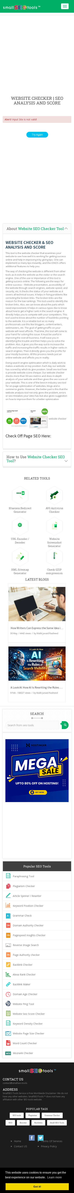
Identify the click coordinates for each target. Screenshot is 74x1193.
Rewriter (23, 1123)
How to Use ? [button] (35, 459)
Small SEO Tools (57, 1123)
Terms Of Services (51, 1141)
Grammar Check (22, 915)
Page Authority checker (26, 955)
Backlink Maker (21, 984)
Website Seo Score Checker (29, 1013)
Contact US (20, 1146)
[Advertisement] (37, 56)
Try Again (37, 134)
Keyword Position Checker (28, 905)
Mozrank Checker (23, 1053)
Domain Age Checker (25, 994)
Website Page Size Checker (28, 1033)
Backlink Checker (22, 964)
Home (17, 1141)
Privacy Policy (49, 1146)
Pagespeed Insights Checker (29, 935)
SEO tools (17, 1115)
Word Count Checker (25, 1043)
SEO (10, 1123)
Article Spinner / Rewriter (27, 896)
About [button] (35, 228)
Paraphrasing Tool (23, 876)
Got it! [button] (37, 1186)
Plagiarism (32, 1115)
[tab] (37, 228)
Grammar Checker (52, 1115)
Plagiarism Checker (24, 886)
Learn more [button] (54, 1177)
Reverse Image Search (26, 945)
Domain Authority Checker (28, 925)
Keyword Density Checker (28, 1023)
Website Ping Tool (23, 1004)
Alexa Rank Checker (24, 974)
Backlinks (38, 1123)
